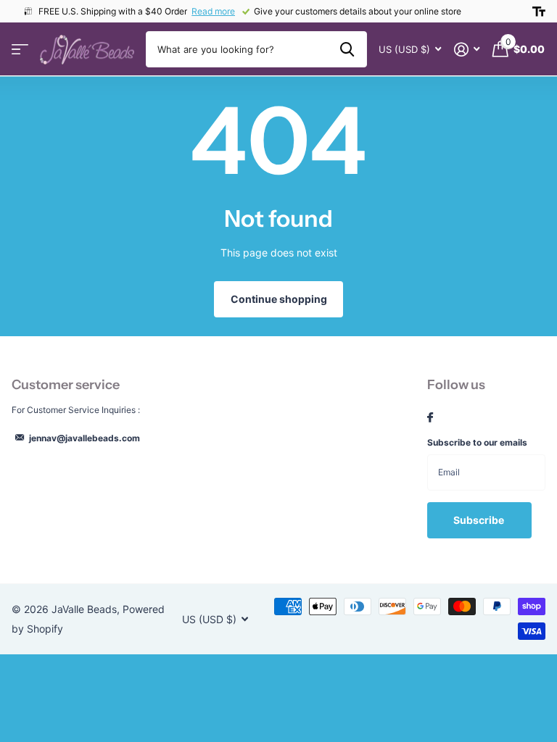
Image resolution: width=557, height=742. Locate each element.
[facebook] (430, 418)
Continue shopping (279, 299)
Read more (213, 11)
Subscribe (479, 520)
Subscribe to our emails (477, 442)
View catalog (20, 49)
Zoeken (347, 49)
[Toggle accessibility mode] (538, 11)
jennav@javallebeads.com (84, 438)
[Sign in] (466, 49)
